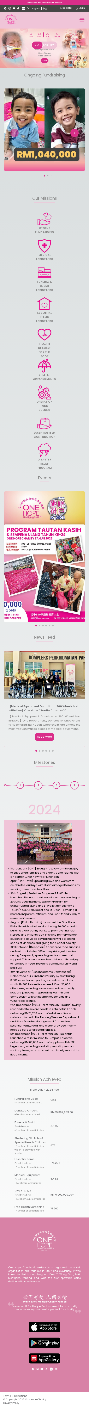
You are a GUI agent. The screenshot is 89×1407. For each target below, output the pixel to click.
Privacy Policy (11, 1403)
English (36, 8)
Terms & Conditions (15, 1396)
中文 (45, 8)
